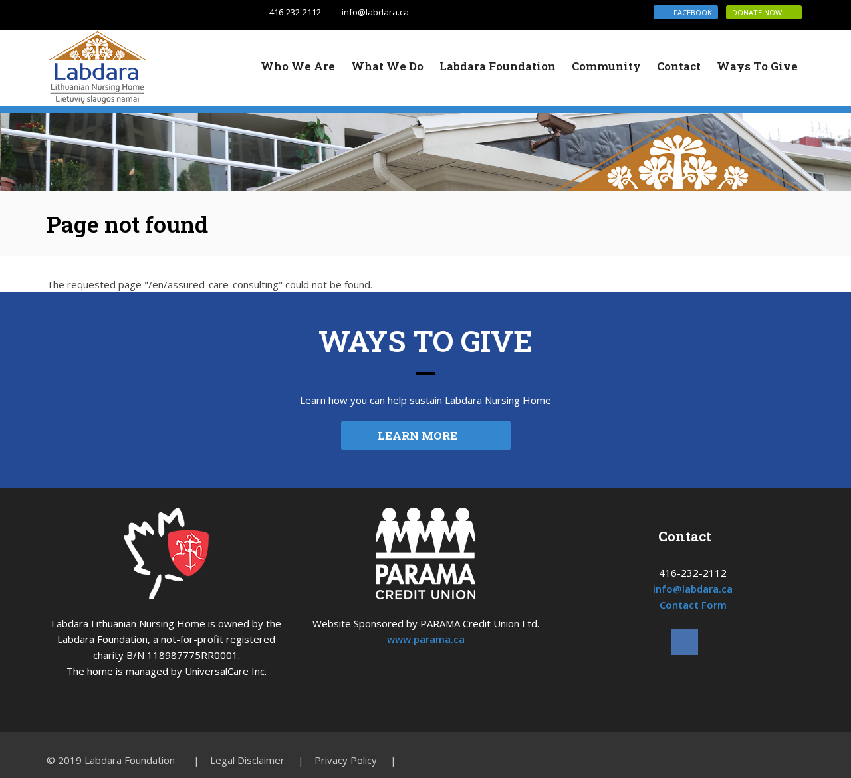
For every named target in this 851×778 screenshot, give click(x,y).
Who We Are (298, 66)
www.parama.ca (426, 639)
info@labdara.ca (375, 12)
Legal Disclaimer (247, 760)
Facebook (689, 12)
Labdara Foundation (497, 66)
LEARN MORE (421, 435)
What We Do (387, 66)
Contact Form (693, 604)
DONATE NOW (761, 12)
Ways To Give (757, 66)
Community (606, 66)
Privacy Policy (345, 760)
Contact (679, 66)
